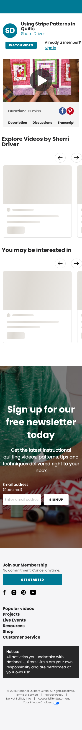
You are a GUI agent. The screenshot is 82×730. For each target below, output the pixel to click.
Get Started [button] (32, 579)
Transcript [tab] (66, 123)
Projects (11, 614)
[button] (63, 45)
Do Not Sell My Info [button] (18, 699)
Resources (14, 626)
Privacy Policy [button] (54, 695)
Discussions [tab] (42, 123)
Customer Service (21, 637)
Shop (8, 631)
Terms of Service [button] (26, 695)
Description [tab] (17, 123)
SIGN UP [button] (56, 499)
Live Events (14, 620)
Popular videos (18, 609)
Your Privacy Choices (37, 703)
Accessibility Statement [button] (54, 699)
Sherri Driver (33, 34)
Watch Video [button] (21, 45)
